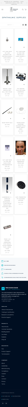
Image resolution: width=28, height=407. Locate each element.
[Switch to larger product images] (23, 24)
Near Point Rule (7, 122)
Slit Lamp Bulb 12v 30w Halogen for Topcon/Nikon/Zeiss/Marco (7, 55)
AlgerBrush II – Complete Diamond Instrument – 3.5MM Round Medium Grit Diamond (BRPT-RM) (7, 202)
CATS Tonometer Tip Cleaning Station (21, 198)
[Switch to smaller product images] (25, 24)
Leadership (4, 366)
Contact (4, 379)
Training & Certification (8, 312)
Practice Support (6, 317)
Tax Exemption (6, 354)
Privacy (3, 381)
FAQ (3, 349)
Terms (3, 384)
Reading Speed (6, 332)
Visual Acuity (5, 326)
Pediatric (4, 337)
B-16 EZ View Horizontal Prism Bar (21, 161)
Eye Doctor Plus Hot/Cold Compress (20, 90)
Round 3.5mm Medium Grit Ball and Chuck (7, 90)
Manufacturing (6, 368)
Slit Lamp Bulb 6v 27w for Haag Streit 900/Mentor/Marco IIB (7, 163)
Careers (4, 373)
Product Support (6, 351)
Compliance (5, 371)
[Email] (6, 403)
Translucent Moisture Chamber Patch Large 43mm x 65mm (21, 126)
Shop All (4, 339)
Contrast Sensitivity (7, 329)
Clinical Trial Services (7, 309)
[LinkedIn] (3, 403)
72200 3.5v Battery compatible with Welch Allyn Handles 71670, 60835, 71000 (7, 243)
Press (3, 376)
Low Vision (4, 334)
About (3, 363)
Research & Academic (8, 315)
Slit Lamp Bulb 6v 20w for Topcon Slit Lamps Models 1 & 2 (21, 55)
